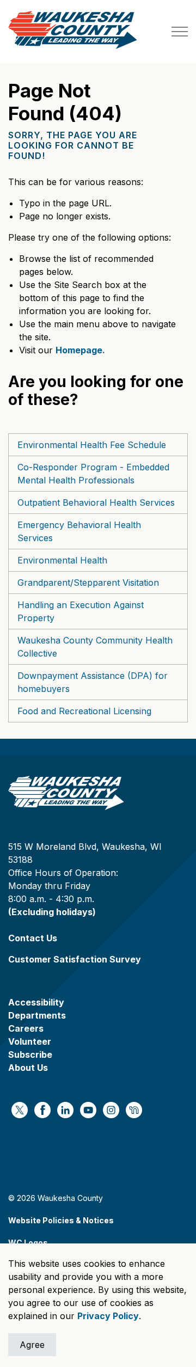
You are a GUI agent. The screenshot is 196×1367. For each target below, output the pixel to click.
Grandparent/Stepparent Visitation (88, 582)
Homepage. (80, 350)
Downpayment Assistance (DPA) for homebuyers (92, 682)
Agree (32, 1344)
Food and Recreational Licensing (84, 711)
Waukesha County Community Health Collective (95, 647)
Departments (37, 1015)
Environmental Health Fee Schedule (91, 444)
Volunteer (29, 1041)
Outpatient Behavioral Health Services (96, 502)
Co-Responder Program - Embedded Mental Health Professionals (93, 474)
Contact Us (32, 938)
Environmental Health (62, 560)
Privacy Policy (108, 1315)
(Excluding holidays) (52, 911)
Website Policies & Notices (61, 1220)
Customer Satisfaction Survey (74, 959)
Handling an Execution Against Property (80, 611)
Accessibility (36, 1002)
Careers (26, 1028)
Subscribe (30, 1054)
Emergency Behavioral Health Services (79, 531)
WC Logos (28, 1242)
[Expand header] (179, 31)
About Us (28, 1067)
